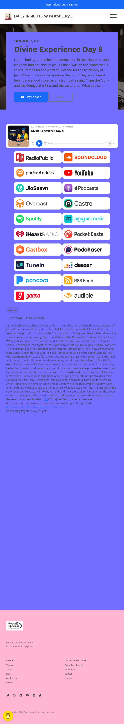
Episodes (10, 660)
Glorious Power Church (75, 660)
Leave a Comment (35, 317)
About (9, 669)
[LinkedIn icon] (33, 695)
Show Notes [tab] (16, 317)
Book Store (11, 678)
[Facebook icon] (20, 695)
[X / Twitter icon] (8, 695)
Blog (8, 673)
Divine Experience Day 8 (58, 49)
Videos (9, 664)
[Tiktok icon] (40, 695)
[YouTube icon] (27, 695)
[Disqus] (62, 466)
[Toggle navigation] (113, 16)
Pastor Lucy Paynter (74, 664)
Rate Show (69, 669)
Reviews (10, 682)
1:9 (46, 399)
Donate (68, 678)
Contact (68, 673)
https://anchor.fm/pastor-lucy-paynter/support (35, 407)
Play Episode (33, 97)
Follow (59, 97)
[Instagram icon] (14, 695)
